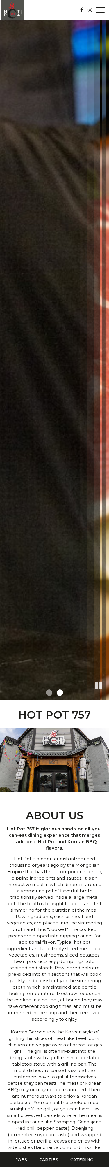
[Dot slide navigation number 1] (49, 692)
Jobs (21, 1159)
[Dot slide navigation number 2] (60, 692)
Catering (81, 1159)
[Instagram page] (90, 10)
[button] (104, 696)
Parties (48, 1159)
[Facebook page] (82, 10)
